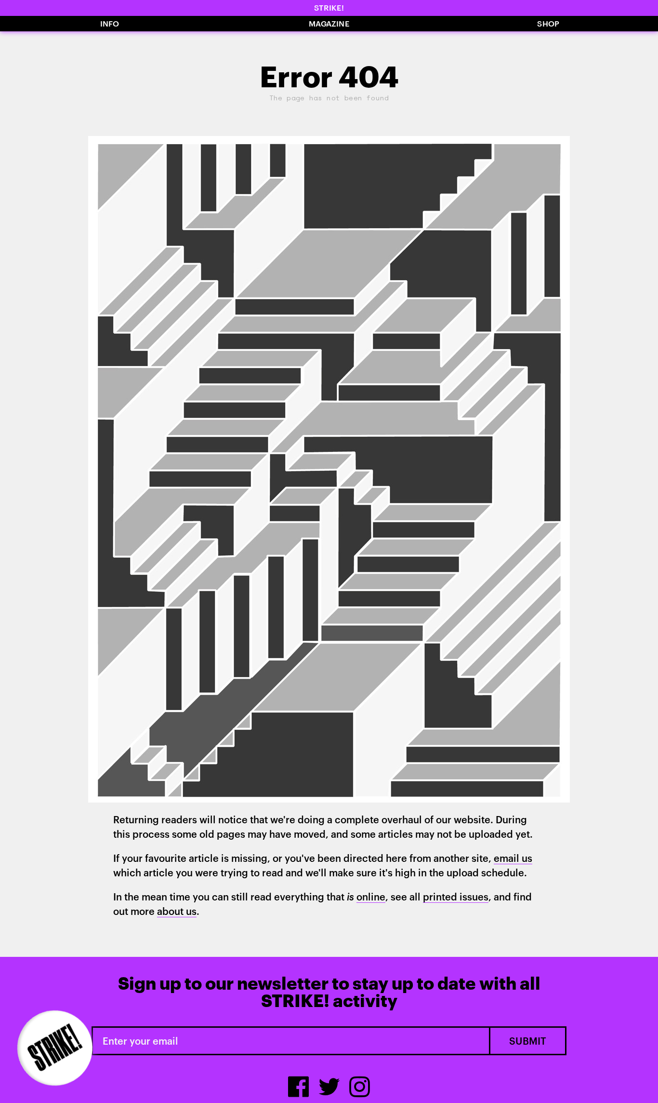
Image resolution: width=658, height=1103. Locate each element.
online (370, 896)
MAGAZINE (329, 23)
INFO (109, 23)
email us (513, 858)
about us (177, 911)
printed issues (455, 896)
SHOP (548, 23)
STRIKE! (329, 7)
